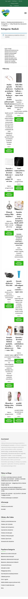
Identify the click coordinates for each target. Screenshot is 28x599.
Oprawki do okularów (7, 530)
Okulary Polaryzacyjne (10, 53)
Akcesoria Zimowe (6, 565)
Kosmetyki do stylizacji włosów (9, 574)
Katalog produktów (14, 3)
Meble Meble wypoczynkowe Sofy (10, 582)
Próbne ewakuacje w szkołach (9, 498)
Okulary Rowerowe (10, 56)
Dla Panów (14, 1)
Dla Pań (20, 1)
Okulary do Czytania (10, 61)
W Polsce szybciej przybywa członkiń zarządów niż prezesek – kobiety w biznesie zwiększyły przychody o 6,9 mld (13, 478)
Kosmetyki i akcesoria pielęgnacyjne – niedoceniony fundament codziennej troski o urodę (13, 489)
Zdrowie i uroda (5, 568)
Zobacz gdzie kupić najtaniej (9, 150)
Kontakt (3, 509)
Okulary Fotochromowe (11, 52)
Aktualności (16, 5)
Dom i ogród (7, 1)
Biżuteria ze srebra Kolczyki (8, 553)
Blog (11, 5)
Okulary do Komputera (11, 62)
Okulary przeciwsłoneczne (11, 50)
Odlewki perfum (5, 576)
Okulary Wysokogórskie (11, 59)
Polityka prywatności (7, 506)
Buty (2, 588)
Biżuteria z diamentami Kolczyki (10, 559)
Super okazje (8, 48)
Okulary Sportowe (9, 55)
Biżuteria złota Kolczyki (7, 556)
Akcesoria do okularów (7, 541)
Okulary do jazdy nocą (10, 58)
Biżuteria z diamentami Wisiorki (9, 562)
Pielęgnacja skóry (6, 571)
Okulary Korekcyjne (6, 533)
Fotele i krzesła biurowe (7, 585)
